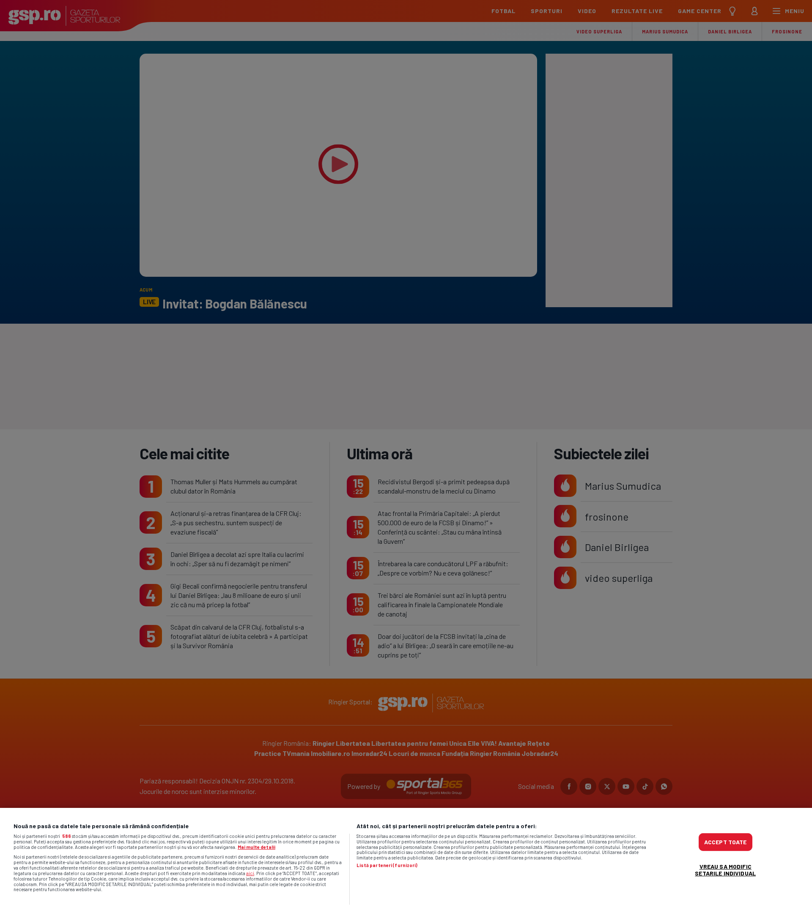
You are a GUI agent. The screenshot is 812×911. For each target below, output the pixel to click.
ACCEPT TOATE (725, 842)
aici (250, 873)
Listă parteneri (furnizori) (387, 865)
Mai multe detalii (256, 847)
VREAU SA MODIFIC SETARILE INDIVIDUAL (725, 870)
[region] (406, 859)
